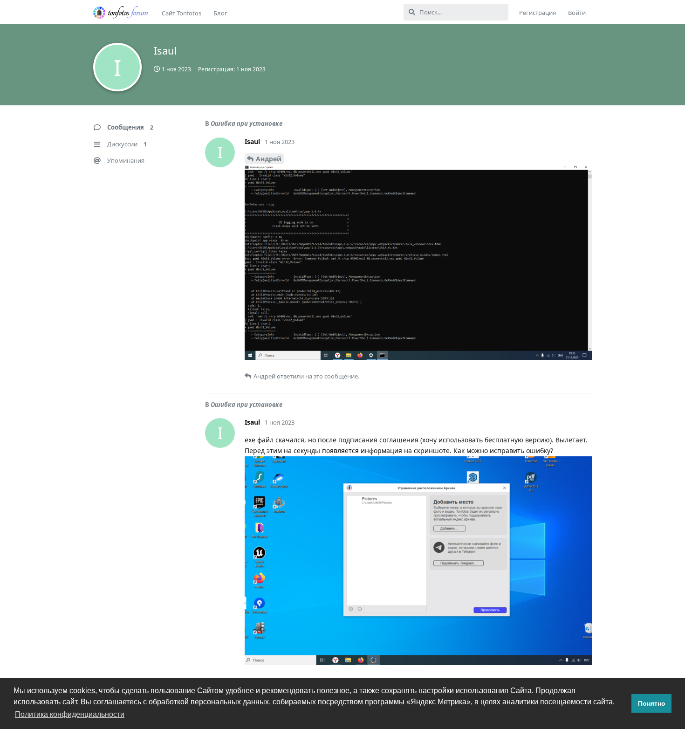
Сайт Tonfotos (181, 13)
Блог (220, 13)
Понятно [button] (651, 703)
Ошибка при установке (246, 123)
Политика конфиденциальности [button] (69, 714)
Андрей (268, 158)
